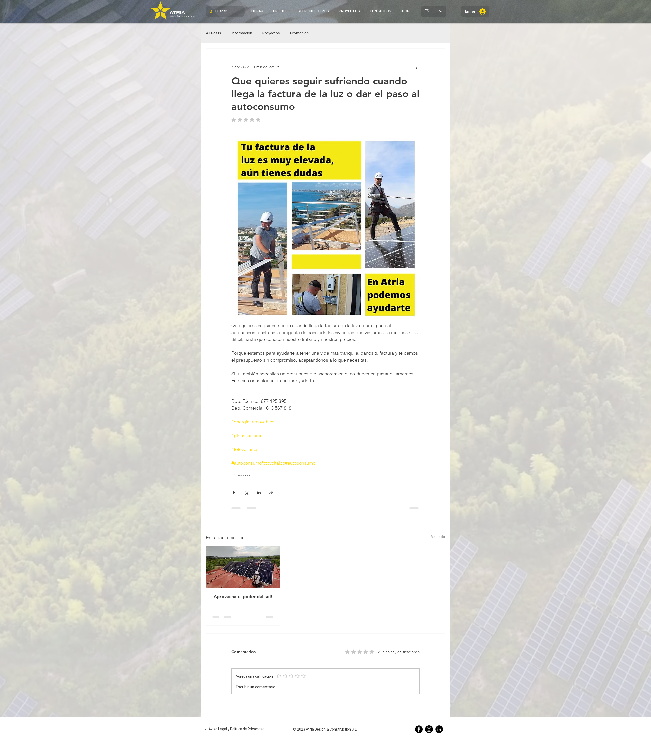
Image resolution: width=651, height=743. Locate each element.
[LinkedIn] (439, 729)
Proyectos (271, 33)
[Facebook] (419, 729)
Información (241, 33)
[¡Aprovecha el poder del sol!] (243, 567)
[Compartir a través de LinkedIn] (258, 492)
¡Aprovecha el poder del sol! (242, 596)
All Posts (213, 33)
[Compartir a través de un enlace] (271, 492)
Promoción (299, 33)
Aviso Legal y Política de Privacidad (236, 729)
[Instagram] (429, 729)
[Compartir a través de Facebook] (233, 492)
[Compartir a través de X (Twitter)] (246, 492)
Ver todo (438, 536)
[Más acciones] (416, 67)
